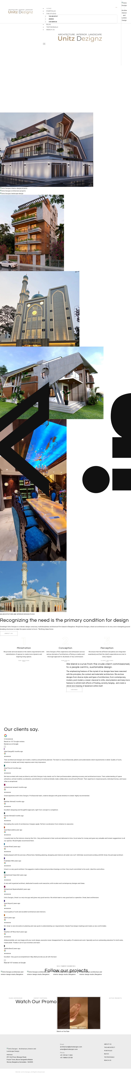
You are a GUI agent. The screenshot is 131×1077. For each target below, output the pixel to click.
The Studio (51, 13)
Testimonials (52, 27)
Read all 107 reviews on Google (15, 963)
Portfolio (51, 11)
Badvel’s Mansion (13, 983)
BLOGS (106, 1054)
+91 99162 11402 (66, 1055)
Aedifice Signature (91, 983)
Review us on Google (11, 744)
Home (48, 8)
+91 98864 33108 (66, 1058)
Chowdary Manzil (65, 983)
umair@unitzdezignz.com (69, 1049)
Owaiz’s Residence (39, 983)
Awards (51, 19)
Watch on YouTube (63, 1031)
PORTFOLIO (108, 1050)
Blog (48, 24)
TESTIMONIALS (109, 1057)
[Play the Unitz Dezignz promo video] (79, 1013)
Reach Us (50, 29)
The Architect (53, 16)
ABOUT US (107, 1044)
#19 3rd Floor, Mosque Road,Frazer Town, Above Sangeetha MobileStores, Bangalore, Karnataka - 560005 (20, 1059)
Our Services (53, 21)
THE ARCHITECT (109, 1047)
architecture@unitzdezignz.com (71, 1047)
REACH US (107, 1060)
